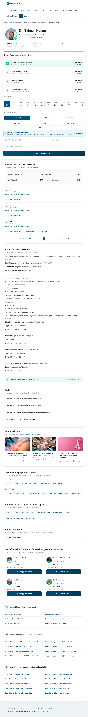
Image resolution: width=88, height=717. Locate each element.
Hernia (8, 483)
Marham (5, 22)
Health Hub (67, 10)
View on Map (78, 133)
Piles (16, 483)
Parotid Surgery (27, 512)
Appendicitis (45, 483)
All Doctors (49, 708)
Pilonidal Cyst (58, 483)
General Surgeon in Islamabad (34, 22)
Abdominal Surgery (43, 512)
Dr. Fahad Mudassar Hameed (64, 558)
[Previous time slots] (78, 112)
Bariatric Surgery (12, 512)
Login (26, 16)
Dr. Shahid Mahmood (61, 580)
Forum (76, 10)
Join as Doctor (11, 16)
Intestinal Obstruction (29, 483)
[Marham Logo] (13, 4)
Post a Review (63, 239)
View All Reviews (24, 239)
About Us (23, 708)
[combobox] (7, 140)
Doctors (31, 708)
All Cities (40, 708)
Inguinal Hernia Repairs (14, 518)
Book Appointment (24, 572)
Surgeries (36, 10)
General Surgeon (16, 22)
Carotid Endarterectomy (61, 512)
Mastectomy (30, 518)
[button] (21, 16)
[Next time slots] (82, 112)
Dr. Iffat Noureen (20, 580)
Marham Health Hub (32, 434)
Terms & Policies (11, 708)
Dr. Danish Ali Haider (22, 558)
